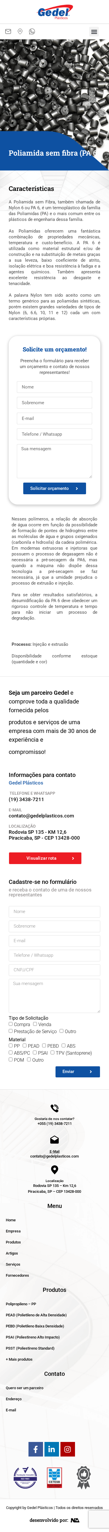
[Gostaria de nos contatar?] (54, 1108)
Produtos (13, 1242)
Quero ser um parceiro (24, 1388)
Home (11, 1220)
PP (17, 1046)
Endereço (14, 1399)
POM (19, 1060)
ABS (71, 1046)
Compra (22, 1024)
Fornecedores (17, 1275)
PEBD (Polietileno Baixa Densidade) (35, 1326)
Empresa (13, 1231)
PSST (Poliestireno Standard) (30, 1348)
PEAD (33, 1046)
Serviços (13, 1264)
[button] (94, 31)
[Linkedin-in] (51, 1449)
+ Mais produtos (19, 1359)
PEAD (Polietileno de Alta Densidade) (36, 1315)
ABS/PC (22, 1053)
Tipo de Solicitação (28, 1018)
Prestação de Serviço (35, 1031)
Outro (70, 1031)
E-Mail (55, 1151)
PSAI (43, 1053)
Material (17, 1039)
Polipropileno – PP (21, 1304)
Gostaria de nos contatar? (54, 1119)
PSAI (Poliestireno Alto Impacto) (33, 1337)
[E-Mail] (54, 1140)
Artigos (12, 1253)
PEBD (53, 1046)
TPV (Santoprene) (74, 1053)
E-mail (11, 1410)
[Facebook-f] (35, 1449)
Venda (44, 1024)
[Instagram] (67, 1449)
